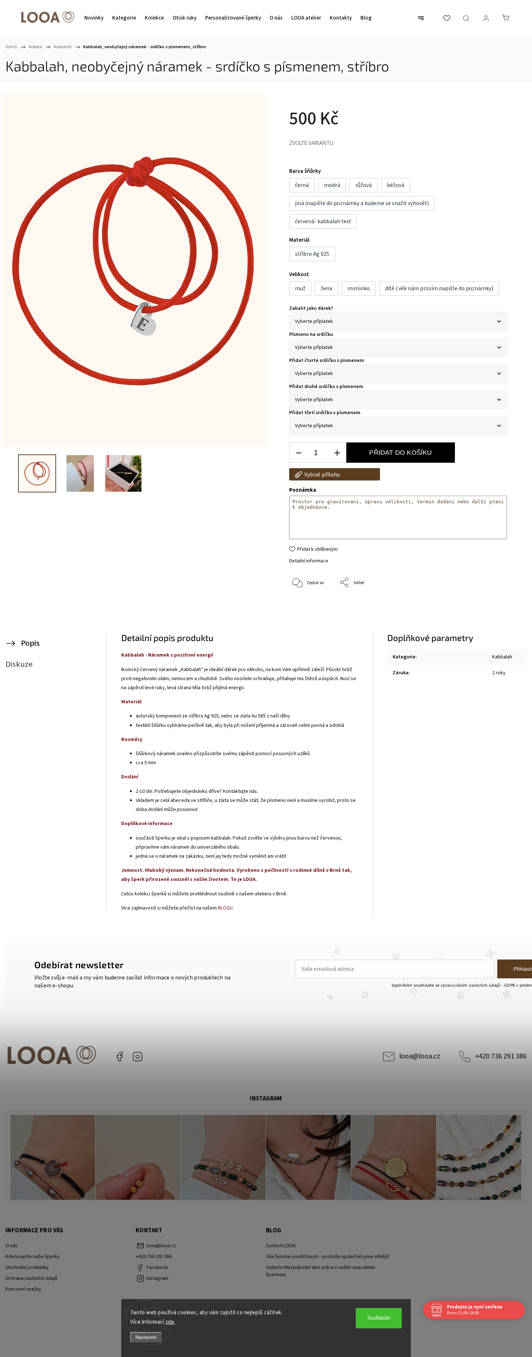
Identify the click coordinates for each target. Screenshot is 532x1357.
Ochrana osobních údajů (31, 1278)
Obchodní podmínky (27, 1267)
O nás (11, 1245)
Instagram (137, 1056)
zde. (170, 1322)
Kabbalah (502, 657)
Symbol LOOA (281, 1245)
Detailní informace (308, 561)
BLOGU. (226, 908)
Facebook (119, 1056)
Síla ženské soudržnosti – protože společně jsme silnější (327, 1256)
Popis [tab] (30, 643)
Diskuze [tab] (19, 664)
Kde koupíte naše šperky (32, 1256)
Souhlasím (378, 1318)
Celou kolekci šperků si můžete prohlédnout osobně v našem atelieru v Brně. (204, 894)
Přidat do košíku (400, 452)
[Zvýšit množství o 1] (337, 452)
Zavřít (491, 607)
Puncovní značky (23, 1289)
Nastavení (146, 1337)
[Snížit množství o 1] (299, 452)
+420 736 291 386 (501, 1056)
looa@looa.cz (419, 1056)
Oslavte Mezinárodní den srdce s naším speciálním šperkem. (320, 1271)
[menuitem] (94, 18)
